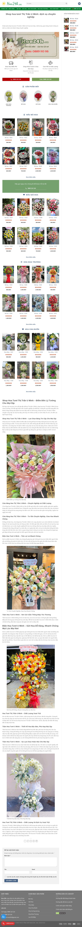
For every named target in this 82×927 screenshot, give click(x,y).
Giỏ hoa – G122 (23, 246)
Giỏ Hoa (24, 8)
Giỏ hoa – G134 (23, 217)
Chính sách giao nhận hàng (64, 905)
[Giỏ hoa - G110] (53, 235)
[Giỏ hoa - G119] (38, 235)
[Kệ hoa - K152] (53, 274)
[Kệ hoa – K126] (23, 303)
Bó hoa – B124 (53, 166)
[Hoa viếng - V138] (8, 370)
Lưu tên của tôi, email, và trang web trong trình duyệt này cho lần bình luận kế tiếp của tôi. (32, 876)
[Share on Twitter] (28, 841)
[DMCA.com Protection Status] (61, 913)
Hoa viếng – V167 (8, 352)
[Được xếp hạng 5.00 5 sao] (8, 140)
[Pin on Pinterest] (33, 841)
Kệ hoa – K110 (38, 285)
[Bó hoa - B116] (8, 127)
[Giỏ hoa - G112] (53, 207)
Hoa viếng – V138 (8, 380)
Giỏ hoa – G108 (38, 217)
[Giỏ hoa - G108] (38, 207)
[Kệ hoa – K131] (53, 303)
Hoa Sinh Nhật (54, 8)
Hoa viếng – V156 (52, 380)
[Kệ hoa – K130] (38, 303)
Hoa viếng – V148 (23, 380)
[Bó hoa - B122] (23, 127)
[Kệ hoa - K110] (38, 274)
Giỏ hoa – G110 (53, 246)
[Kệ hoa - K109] (23, 274)
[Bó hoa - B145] (38, 127)
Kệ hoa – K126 (23, 313)
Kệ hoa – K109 (23, 285)
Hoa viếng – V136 (38, 352)
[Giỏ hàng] (79, 3)
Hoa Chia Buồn (32, 8)
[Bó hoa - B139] (38, 155)
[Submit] (66, 3)
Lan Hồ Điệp (32, 917)
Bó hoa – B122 (23, 137)
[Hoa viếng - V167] (8, 341)
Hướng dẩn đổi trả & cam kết (64, 902)
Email (33, 869)
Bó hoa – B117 (23, 166)
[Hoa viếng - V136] (38, 341)
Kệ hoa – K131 (53, 313)
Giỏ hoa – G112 (53, 217)
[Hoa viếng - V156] (53, 370)
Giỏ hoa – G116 (9, 246)
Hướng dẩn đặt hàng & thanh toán (65, 898)
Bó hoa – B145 (38, 137)
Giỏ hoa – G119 (38, 246)
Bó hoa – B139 (38, 166)
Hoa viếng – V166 (23, 352)
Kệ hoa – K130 (38, 313)
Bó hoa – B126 (53, 137)
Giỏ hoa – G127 (9, 217)
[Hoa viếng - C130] (53, 341)
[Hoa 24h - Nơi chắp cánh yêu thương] (12, 3)
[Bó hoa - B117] (23, 155)
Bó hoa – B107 (8, 166)
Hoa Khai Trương (43, 8)
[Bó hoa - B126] (53, 127)
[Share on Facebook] (25, 841)
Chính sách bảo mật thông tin (64, 909)
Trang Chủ (4, 8)
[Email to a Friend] (30, 841)
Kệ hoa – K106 (8, 313)
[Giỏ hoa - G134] (23, 207)
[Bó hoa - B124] (53, 155)
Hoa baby (31, 905)
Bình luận (7, 855)
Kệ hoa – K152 (53, 285)
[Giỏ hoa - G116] (8, 235)
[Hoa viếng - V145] (38, 370)
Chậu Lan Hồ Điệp (66, 8)
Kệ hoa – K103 (8, 285)
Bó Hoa (19, 8)
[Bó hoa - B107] (8, 155)
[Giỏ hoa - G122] (23, 235)
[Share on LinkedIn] (36, 841)
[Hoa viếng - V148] (23, 370)
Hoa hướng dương (34, 911)
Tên (5, 869)
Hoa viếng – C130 (52, 352)
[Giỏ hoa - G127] (8, 207)
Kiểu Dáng (11, 8)
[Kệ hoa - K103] (8, 274)
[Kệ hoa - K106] (8, 303)
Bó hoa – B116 (8, 137)
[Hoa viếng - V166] (23, 341)
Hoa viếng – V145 (38, 380)
